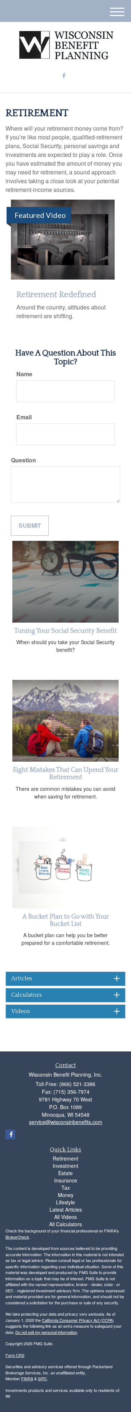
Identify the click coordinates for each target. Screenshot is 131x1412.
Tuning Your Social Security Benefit (65, 631)
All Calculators (65, 1224)
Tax (65, 1187)
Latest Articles (65, 1209)
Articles (21, 979)
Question (23, 460)
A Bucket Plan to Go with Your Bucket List (65, 920)
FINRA (27, 1378)
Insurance (65, 1180)
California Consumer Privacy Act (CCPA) (78, 1320)
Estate (65, 1173)
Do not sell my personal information (46, 1332)
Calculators (26, 995)
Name (24, 374)
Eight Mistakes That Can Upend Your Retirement (65, 773)
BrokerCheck (17, 1237)
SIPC (42, 1378)
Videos (20, 1011)
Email (24, 417)
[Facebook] (64, 76)
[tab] (65, 979)
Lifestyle (65, 1202)
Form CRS (14, 1355)
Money (66, 1195)
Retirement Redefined (56, 294)
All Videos (65, 1216)
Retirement (65, 1158)
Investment (65, 1165)
